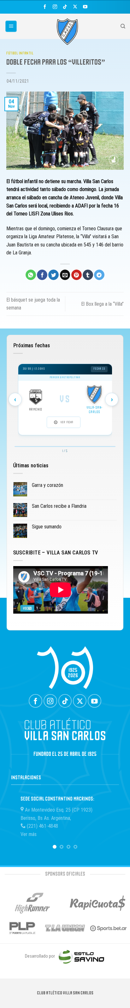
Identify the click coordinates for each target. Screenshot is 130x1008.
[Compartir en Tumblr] (88, 275)
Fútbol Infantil (19, 53)
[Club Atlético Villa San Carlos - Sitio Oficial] (67, 31)
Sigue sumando (47, 527)
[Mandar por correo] (65, 275)
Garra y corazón (47, 485)
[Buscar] (123, 26)
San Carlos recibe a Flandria (59, 506)
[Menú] (11, 26)
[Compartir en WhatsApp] (31, 275)
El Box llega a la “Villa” (102, 304)
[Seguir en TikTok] (64, 6)
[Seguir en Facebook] (45, 6)
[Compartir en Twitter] (53, 275)
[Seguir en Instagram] (55, 6)
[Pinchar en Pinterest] (76, 275)
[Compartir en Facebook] (42, 275)
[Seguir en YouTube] (85, 6)
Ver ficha (67, 422)
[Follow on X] (75, 6)
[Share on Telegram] (99, 275)
